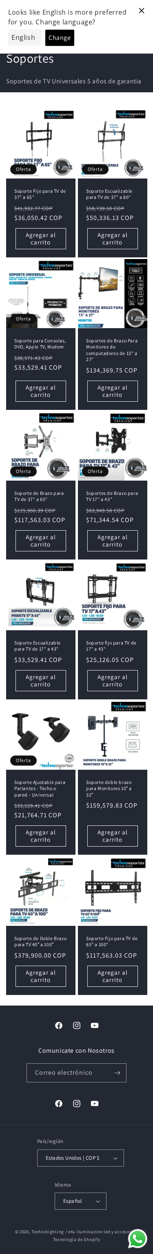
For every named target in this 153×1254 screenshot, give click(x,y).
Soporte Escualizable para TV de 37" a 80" (109, 194)
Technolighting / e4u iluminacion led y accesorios (84, 1231)
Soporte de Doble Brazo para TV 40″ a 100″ (40, 941)
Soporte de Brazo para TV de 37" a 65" (39, 496)
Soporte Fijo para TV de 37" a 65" (40, 194)
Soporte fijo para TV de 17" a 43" (111, 645)
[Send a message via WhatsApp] (137, 1239)
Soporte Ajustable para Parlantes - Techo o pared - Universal (39, 788)
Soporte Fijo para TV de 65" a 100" (112, 941)
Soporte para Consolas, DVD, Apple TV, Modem (40, 343)
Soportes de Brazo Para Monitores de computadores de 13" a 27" (111, 350)
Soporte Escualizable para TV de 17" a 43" (37, 645)
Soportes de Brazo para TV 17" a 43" (112, 496)
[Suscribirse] (117, 1072)
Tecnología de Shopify (76, 1239)
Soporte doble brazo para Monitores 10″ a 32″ (109, 788)
